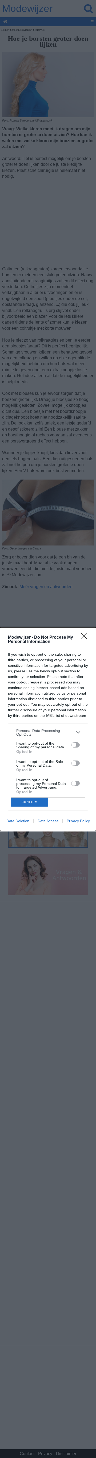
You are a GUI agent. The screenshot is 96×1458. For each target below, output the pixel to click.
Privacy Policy (78, 821)
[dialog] (48, 729)
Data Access (48, 821)
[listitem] (48, 732)
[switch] (75, 745)
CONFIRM (30, 801)
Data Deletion (17, 821)
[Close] (86, 638)
